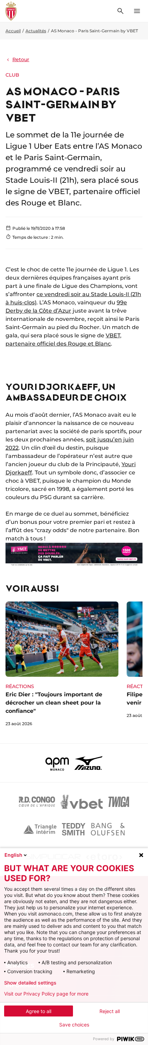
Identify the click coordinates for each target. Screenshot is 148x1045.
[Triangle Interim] (39, 829)
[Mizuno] (88, 763)
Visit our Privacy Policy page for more (46, 994)
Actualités (35, 30)
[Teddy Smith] (73, 829)
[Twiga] (118, 802)
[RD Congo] (37, 802)
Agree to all (38, 1011)
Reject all (109, 1011)
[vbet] (82, 802)
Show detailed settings (30, 983)
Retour (20, 59)
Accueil (13, 30)
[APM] (57, 763)
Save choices (74, 1024)
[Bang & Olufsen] (108, 829)
